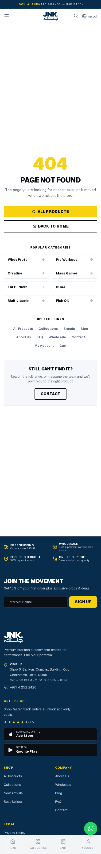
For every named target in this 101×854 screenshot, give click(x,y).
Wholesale (57, 337)
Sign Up (83, 601)
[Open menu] (6, 16)
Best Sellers (13, 802)
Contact (78, 337)
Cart (62, 346)
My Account (44, 346)
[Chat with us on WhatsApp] (90, 828)
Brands (69, 329)
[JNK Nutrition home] (50, 16)
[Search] (76, 15)
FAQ (40, 337)
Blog (84, 329)
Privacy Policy (15, 833)
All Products (53, 211)
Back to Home (53, 226)
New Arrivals (13, 793)
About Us (23, 337)
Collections (48, 329)
